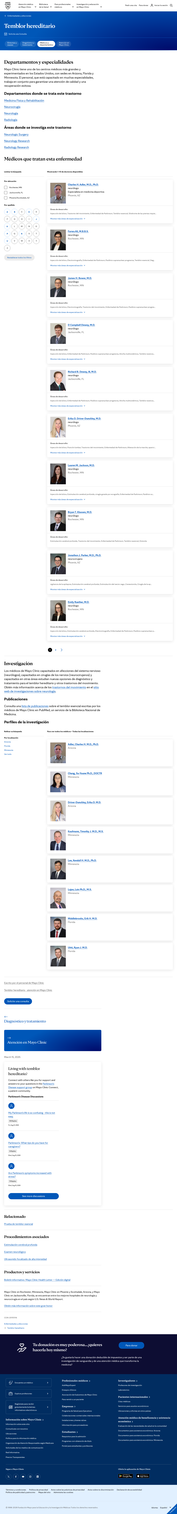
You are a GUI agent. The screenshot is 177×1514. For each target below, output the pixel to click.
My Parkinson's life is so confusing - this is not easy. (31, 1114)
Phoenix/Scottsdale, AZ (19, 198)
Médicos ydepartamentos (46, 43)
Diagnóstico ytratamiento (28, 43)
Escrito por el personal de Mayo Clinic (24, 982)
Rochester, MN (15, 187)
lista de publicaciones (35, 706)
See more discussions (33, 1196)
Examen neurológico (15, 1251)
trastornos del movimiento (69, 687)
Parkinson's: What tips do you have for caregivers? (28, 1144)
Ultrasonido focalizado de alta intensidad (25, 1259)
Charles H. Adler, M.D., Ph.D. (83, 184)
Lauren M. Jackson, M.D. (81, 465)
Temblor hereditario (29, 25)
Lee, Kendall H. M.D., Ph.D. (82, 860)
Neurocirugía (12, 107)
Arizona (7, 742)
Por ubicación (10, 181)
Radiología (10, 120)
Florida (7, 746)
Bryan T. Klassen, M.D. (80, 512)
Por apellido (9, 205)
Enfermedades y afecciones (19, 16)
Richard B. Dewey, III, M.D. (82, 371)
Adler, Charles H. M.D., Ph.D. (83, 744)
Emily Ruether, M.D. (78, 602)
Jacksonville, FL (16, 192)
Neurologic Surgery (16, 134)
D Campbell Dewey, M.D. (81, 324)
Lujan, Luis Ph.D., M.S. (80, 889)
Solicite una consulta (18, 1001)
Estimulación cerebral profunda (20, 1244)
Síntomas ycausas (12, 43)
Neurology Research (17, 141)
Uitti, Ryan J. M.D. (77, 947)
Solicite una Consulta (18, 34)
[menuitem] (11, 44)
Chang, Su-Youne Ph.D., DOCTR (85, 773)
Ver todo (8, 754)
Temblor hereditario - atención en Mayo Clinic (28, 990)
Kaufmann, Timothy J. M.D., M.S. (86, 831)
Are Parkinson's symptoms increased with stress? (30, 1174)
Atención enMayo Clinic (64, 43)
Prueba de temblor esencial (18, 1223)
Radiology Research (16, 147)
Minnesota (8, 750)
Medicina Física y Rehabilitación (24, 100)
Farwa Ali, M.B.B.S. (78, 231)
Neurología (11, 113)
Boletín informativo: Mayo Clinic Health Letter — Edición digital (37, 1279)
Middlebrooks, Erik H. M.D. (82, 918)
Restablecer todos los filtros (19, 257)
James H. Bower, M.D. (80, 278)
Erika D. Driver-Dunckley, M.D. (84, 418)
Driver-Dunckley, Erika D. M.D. (84, 802)
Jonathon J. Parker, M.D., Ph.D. (84, 555)
